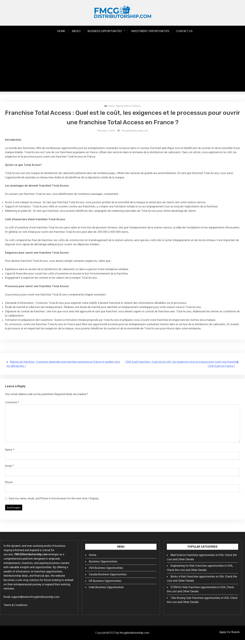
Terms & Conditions (16, 605)
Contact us (184, 31)
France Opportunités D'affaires (124, 105)
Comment (12, 402)
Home (61, 31)
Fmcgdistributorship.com (135, 130)
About (76, 31)
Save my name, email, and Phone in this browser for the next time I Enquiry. (54, 498)
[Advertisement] (122, 68)
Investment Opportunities (150, 31)
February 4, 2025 (106, 130)
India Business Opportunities (106, 587)
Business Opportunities (105, 31)
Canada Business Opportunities (108, 574)
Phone (9, 482)
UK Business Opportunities (105, 580)
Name (9, 449)
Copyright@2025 (105, 632)
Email (9, 465)
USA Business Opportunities (106, 567)
